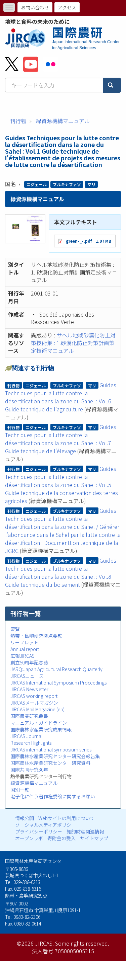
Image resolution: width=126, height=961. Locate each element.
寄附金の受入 (61, 838)
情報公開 (24, 818)
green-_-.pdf (79, 241)
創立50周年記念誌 (29, 662)
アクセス (67, 7)
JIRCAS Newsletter (29, 689)
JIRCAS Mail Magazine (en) (37, 709)
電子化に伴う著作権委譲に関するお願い (52, 796)
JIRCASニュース (27, 675)
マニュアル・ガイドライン (38, 722)
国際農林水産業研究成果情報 (41, 729)
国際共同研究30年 (29, 769)
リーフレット (24, 642)
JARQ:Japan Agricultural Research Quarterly (56, 669)
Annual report (24, 649)
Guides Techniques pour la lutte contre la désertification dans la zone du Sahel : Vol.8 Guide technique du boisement (60, 572)
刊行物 (18, 121)
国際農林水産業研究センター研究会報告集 (55, 756)
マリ (91, 184)
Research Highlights (30, 742)
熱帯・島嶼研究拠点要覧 (36, 635)
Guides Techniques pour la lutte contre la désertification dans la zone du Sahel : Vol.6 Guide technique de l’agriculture (60, 397)
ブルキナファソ (67, 184)
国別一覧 (19, 789)
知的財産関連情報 (85, 831)
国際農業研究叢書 (29, 716)
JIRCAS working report (33, 696)
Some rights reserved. (82, 943)
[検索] (112, 85)
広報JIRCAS (22, 655)
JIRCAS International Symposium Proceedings (58, 682)
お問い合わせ (35, 7)
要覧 (15, 629)
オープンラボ (29, 838)
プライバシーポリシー (38, 831)
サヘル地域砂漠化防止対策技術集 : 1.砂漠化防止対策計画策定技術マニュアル (73, 342)
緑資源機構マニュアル (63, 121)
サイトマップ (94, 838)
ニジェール (37, 184)
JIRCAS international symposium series (50, 749)
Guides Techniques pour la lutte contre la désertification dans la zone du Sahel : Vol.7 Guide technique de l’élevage (60, 439)
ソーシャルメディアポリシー (45, 824)
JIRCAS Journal (26, 736)
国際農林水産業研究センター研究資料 (50, 762)
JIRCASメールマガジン (34, 702)
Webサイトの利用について (66, 818)
